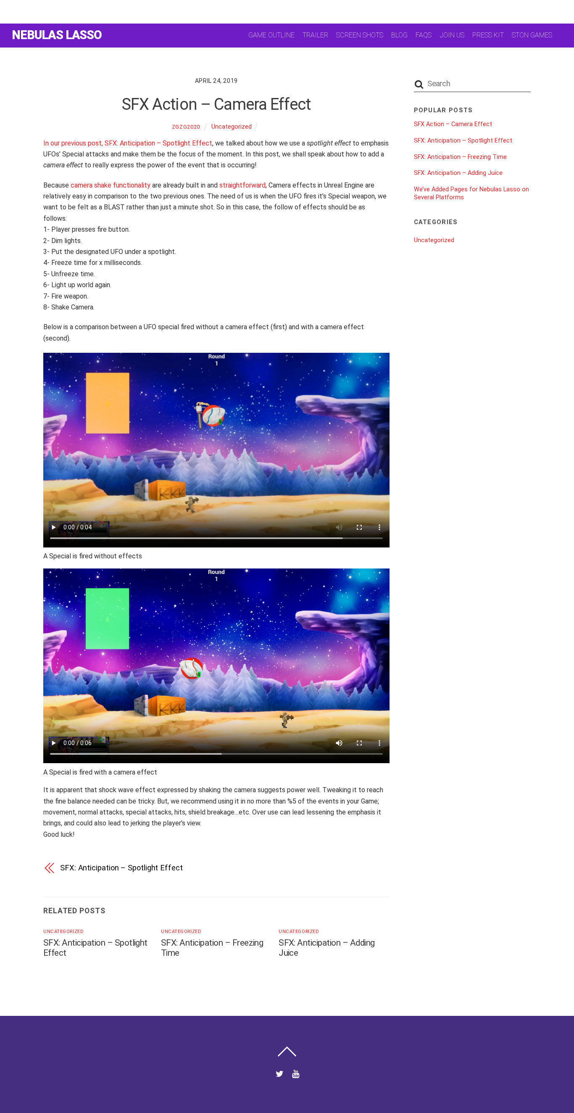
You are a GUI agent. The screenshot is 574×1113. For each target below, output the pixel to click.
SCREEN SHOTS (359, 35)
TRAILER (315, 35)
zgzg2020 (186, 127)
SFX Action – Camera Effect (216, 104)
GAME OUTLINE (271, 35)
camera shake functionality (110, 185)
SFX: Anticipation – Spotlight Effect (121, 867)
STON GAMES (532, 35)
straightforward (242, 185)
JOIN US (452, 35)
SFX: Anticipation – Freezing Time (460, 157)
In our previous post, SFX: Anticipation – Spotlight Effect (127, 143)
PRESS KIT (488, 35)
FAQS (424, 35)
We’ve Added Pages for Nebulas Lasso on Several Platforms (471, 193)
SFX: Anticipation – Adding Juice (458, 173)
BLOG (399, 35)
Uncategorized (231, 126)
